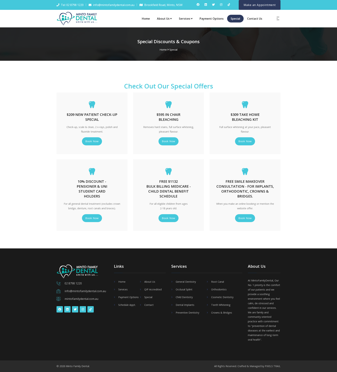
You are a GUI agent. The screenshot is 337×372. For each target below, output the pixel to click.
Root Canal (217, 281)
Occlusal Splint (184, 289)
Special (235, 19)
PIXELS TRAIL (272, 366)
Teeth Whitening (220, 305)
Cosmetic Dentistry (222, 297)
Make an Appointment (260, 5)
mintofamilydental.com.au (81, 299)
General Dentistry (186, 281)
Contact (149, 305)
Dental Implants (185, 305)
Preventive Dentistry (187, 312)
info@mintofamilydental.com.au (85, 291)
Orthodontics (219, 289)
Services (184, 19)
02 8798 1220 (73, 283)
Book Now (92, 141)
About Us (163, 19)
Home (146, 19)
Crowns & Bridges (221, 312)
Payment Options (212, 19)
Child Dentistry (184, 297)
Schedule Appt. (127, 305)
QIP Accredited (153, 289)
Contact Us (254, 19)
